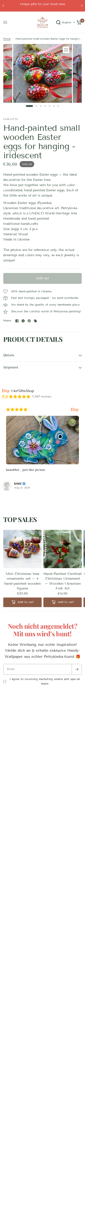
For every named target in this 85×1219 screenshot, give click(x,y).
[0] (78, 22)
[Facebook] (17, 320)
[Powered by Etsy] (75, 409)
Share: (7, 320)
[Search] (58, 22)
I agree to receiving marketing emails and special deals (45, 681)
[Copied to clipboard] (35, 320)
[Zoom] (66, 50)
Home (7, 38)
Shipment (10, 367)
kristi (17, 483)
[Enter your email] (77, 669)
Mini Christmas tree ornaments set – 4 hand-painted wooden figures (22, 581)
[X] (23, 320)
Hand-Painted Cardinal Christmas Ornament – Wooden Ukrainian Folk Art (62, 581)
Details (8, 355)
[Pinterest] (29, 320)
